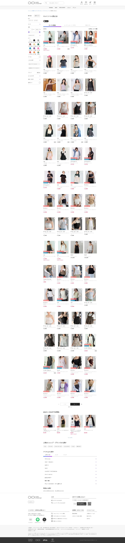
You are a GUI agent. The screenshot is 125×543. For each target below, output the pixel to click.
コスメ (69, 7)
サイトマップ (78, 529)
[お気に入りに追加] (55, 416)
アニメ (74, 7)
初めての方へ (89, 516)
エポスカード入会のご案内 (77, 516)
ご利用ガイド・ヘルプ (91, 513)
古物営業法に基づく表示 (32, 529)
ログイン (31, 502)
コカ (45, 446)
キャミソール (48, 10)
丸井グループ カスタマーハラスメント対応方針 (64, 527)
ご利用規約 (30, 527)
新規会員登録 (74, 513)
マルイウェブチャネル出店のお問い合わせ (67, 529)
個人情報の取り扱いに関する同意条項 (49, 527)
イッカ (73, 446)
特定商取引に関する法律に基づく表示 (86, 527)
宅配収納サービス (31, 530)
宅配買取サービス (84, 529)
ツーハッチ (50, 446)
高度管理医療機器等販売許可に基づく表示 (52, 529)
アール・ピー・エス (58, 446)
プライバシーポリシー (36, 527)
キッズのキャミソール (59, 490)
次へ (75, 404)
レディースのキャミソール (48, 490)
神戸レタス (79, 446)
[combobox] (54, 2)
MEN (56, 7)
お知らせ (88, 518)
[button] (34, 24)
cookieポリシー (76, 527)
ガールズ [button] (35, 20)
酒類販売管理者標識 (41, 529)
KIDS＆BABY (62, 7)
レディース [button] (30, 20)
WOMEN (51, 7)
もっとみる (70, 437)
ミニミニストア (66, 446)
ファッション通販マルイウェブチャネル (34, 10)
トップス (43, 10)
